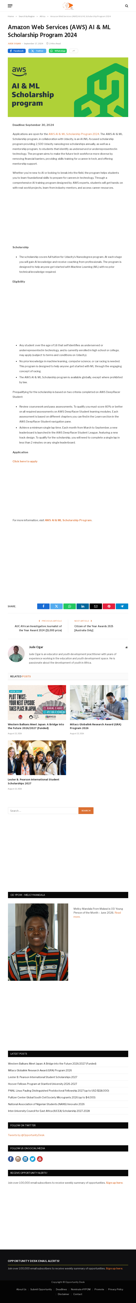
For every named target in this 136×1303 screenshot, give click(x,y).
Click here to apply (25, 461)
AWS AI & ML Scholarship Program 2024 (74, 134)
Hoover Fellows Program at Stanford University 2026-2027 (42, 1083)
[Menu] (10, 6)
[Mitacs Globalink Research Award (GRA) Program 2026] (99, 702)
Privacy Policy (115, 1289)
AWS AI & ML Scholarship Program (68, 520)
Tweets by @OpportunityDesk (26, 1135)
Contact (77, 1294)
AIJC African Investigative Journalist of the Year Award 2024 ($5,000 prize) (38, 628)
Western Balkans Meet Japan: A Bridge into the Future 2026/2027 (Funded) (36, 727)
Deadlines (61, 1289)
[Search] (126, 6)
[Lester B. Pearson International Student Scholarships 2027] (37, 757)
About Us (21, 1289)
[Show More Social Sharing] (73, 51)
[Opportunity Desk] (68, 6)
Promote (99, 1289)
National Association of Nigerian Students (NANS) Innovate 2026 (46, 1104)
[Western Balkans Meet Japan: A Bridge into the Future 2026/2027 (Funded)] (37, 702)
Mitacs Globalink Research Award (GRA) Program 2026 (95, 727)
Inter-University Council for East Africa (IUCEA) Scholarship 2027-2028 (49, 1110)
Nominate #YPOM (80, 1289)
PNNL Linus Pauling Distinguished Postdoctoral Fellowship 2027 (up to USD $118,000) (58, 1090)
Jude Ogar (14, 43)
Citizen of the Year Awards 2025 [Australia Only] (93, 628)
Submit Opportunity (41, 1289)
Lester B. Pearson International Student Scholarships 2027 (33, 782)
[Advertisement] (68, 219)
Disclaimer (63, 1294)
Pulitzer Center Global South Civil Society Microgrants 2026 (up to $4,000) (51, 1097)
